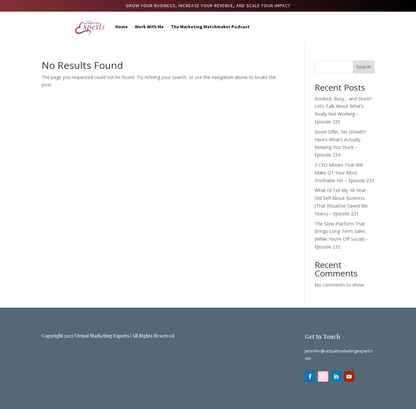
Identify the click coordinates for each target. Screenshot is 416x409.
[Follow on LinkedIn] (336, 376)
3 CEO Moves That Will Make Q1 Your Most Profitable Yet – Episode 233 (344, 173)
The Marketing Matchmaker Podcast (210, 27)
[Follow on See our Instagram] (323, 376)
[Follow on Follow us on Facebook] (310, 376)
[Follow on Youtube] (349, 376)
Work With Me (149, 27)
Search (364, 67)
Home (121, 27)
